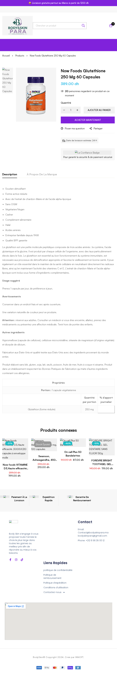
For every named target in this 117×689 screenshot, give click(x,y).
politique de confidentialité (57, 570)
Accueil (6, 55)
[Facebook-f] (10, 559)
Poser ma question (75, 128)
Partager (98, 128)
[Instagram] (16, 559)
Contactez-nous (52, 592)
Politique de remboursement (52, 576)
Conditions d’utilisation (55, 587)
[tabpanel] (58, 300)
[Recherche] (83, 25)
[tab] (9, 174)
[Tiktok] (22, 559)
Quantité (66, 102)
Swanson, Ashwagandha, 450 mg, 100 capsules (44, 460)
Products (19, 55)
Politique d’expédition (54, 582)
